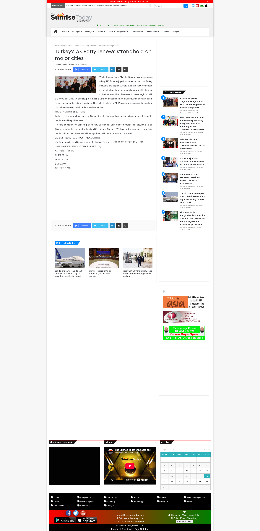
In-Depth (76, 31)
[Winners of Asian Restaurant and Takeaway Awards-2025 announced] (170, 143)
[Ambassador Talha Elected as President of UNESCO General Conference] (170, 178)
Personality (137, 31)
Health (163, 497)
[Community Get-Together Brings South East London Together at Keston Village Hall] (170, 102)
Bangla (176, 31)
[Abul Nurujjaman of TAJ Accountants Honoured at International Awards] (170, 162)
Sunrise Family (184, 521)
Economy (111, 501)
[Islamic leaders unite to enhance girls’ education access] (104, 258)
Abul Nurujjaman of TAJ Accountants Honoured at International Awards (192, 161)
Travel (100, 31)
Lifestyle (88, 31)
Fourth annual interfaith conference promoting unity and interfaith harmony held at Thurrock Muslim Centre (192, 123)
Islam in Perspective (117, 31)
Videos (166, 31)
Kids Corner (152, 31)
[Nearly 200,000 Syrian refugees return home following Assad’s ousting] (137, 258)
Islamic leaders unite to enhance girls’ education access (100, 273)
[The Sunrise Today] (71, 17)
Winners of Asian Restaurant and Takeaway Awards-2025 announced (96, 5)
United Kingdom (87, 501)
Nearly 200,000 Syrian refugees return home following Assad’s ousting (137, 273)
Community (112, 497)
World (56, 501)
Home (60, 45)
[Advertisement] (157, 15)
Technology (138, 501)
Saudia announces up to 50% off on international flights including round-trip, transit (68, 273)
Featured (68, 45)
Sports (136, 497)
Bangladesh (85, 497)
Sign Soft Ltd (142, 529)
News (64, 31)
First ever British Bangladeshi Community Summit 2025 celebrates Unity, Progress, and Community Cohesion (192, 218)
